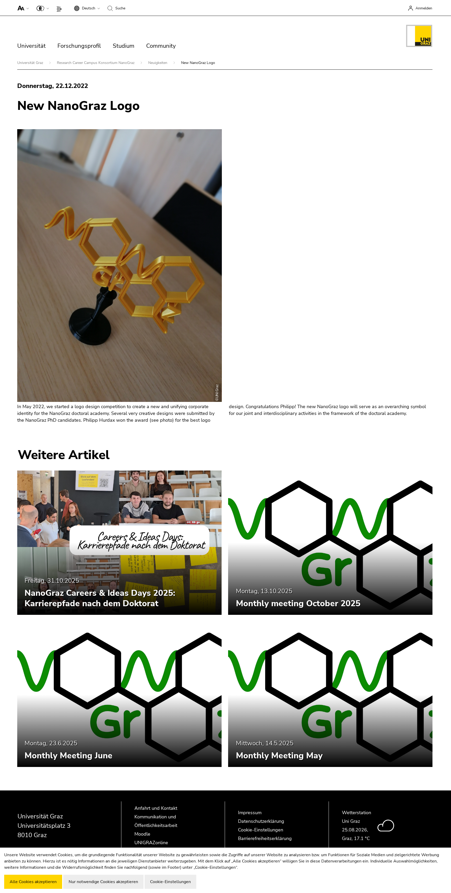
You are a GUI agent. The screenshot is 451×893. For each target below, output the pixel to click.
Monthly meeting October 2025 (298, 603)
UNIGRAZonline (151, 843)
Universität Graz (30, 62)
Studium (123, 46)
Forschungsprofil (79, 46)
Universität (31, 46)
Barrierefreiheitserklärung (265, 838)
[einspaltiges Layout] (60, 8)
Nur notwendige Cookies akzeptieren (103, 882)
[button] (22, 8)
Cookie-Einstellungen (260, 830)
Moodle (142, 834)
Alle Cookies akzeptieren (33, 882)
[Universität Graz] (419, 37)
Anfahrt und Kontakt (155, 808)
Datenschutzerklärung (261, 821)
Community (161, 46)
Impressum (250, 812)
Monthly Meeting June (68, 755)
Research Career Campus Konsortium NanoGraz (96, 62)
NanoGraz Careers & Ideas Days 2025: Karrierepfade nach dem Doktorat (100, 598)
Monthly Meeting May (279, 755)
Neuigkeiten (158, 62)
